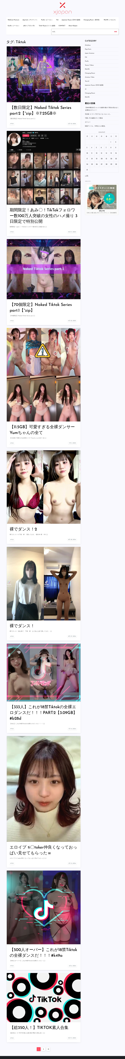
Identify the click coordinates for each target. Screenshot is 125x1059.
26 (97, 164)
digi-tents (88, 49)
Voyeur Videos (89, 65)
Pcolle (87, 61)
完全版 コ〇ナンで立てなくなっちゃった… (98, 114)
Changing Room (90, 73)
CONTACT (62, 25)
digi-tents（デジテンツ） (30, 20)
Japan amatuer (89, 53)
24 (87, 164)
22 (111, 158)
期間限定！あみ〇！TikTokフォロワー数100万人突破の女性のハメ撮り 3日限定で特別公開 (43, 216)
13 (101, 153)
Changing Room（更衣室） (92, 20)
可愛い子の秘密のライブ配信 (94, 118)
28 (106, 164)
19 (96, 158)
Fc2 (57, 20)
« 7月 (86, 176)
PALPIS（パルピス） (110, 20)
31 (87, 169)
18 (91, 158)
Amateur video (89, 77)
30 (116, 164)
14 (106, 153)
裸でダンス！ (22, 626)
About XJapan (73, 25)
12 (96, 153)
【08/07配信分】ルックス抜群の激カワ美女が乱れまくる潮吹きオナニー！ (102, 109)
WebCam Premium (13, 20)
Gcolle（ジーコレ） (14, 25)
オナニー (87, 122)
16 (116, 153)
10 (87, 153)
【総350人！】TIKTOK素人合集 (39, 1028)
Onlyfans (88, 45)
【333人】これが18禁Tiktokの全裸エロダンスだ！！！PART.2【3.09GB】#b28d (43, 713)
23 (116, 158)
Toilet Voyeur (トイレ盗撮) (47, 25)
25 (92, 164)
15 (111, 153)
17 (87, 158)
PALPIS (87, 69)
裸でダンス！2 (23, 529)
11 (91, 153)
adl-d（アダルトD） (29, 25)
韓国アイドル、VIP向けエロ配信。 (95, 126)
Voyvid (87, 81)
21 (106, 158)
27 (101, 164)
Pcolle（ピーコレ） (47, 20)
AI (85, 89)
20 (102, 158)
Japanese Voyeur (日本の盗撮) (71, 20)
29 (111, 164)
